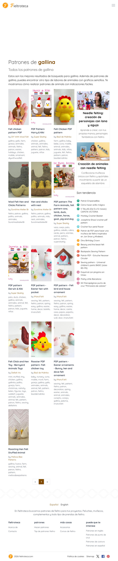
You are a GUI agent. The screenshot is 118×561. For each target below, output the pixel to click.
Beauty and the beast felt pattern (92, 246)
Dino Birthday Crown (90, 240)
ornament (20, 155)
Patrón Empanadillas (90, 201)
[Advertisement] (59, 32)
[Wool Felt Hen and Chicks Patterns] (18, 180)
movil (40, 379)
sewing (34, 300)
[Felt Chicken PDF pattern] (64, 107)
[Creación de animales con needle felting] (93, 151)
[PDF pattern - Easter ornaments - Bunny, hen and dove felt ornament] (64, 339)
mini (10, 376)
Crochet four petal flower (92, 226)
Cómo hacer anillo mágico (93, 205)
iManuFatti (39, 296)
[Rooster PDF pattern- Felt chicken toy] (41, 339)
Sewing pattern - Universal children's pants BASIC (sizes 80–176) (94, 265)
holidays (12, 152)
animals (12, 146)
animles (69, 233)
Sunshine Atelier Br (20, 209)
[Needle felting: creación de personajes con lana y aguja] (93, 101)
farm (23, 140)
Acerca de (13, 527)
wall (55, 317)
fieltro (19, 146)
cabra (71, 230)
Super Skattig (40, 136)
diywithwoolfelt (15, 158)
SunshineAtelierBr (16, 222)
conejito (57, 398)
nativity (21, 388)
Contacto (12, 531)
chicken (20, 152)
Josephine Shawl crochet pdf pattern (94, 221)
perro (62, 233)
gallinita (12, 382)
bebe (56, 143)
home (33, 309)
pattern (34, 149)
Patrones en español (95, 545)
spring (47, 303)
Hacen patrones (41, 527)
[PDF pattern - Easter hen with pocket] (41, 263)
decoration (65, 315)
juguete (34, 152)
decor (40, 309)
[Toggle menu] (113, 5)
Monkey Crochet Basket (92, 215)
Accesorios (65, 527)
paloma (64, 401)
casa (56, 312)
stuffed (16, 376)
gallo (17, 140)
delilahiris (12, 405)
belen (10, 391)
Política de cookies (75, 556)
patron (11, 149)
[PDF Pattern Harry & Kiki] (41, 107)
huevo (18, 463)
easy (33, 306)
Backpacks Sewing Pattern (93, 251)
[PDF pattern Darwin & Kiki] (18, 263)
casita (69, 309)
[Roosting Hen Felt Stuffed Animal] (18, 427)
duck (16, 297)
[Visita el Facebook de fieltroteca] (103, 556)
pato (67, 227)
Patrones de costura (95, 541)
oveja (61, 227)
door (60, 317)
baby (68, 140)
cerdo (56, 233)
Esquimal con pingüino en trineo (92, 273)
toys (24, 391)
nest (33, 219)
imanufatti (36, 312)
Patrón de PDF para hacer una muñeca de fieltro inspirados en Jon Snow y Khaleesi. (95, 233)
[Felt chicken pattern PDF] (18, 107)
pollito (11, 216)
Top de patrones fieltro (44, 531)
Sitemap (90, 556)
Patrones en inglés (94, 530)
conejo (65, 398)
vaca (56, 227)
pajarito (69, 312)
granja (11, 143)
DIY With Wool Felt (20, 136)
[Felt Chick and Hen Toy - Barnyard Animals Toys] (18, 339)
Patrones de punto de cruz (96, 536)
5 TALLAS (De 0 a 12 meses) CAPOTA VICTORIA (93, 210)
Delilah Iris (16, 372)
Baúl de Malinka (64, 136)
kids (48, 149)
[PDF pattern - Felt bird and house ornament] (64, 263)
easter (18, 149)
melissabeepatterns (17, 475)
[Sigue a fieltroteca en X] (97, 556)
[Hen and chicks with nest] (41, 180)
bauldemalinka (60, 158)
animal (34, 146)
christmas (12, 388)
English (64, 504)
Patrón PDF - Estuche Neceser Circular (95, 257)
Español (54, 504)
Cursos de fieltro (67, 531)
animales (19, 143)
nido (48, 216)
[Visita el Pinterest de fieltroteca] (108, 556)
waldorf (11, 394)
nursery (40, 376)
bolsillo (47, 309)
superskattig (59, 241)
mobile (11, 155)
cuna (61, 143)
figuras (17, 391)
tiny (22, 376)
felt (39, 146)
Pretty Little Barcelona (91, 279)
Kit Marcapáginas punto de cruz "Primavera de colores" (93, 284)
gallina (11, 140)
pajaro (62, 312)
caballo (64, 230)
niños (41, 152)
